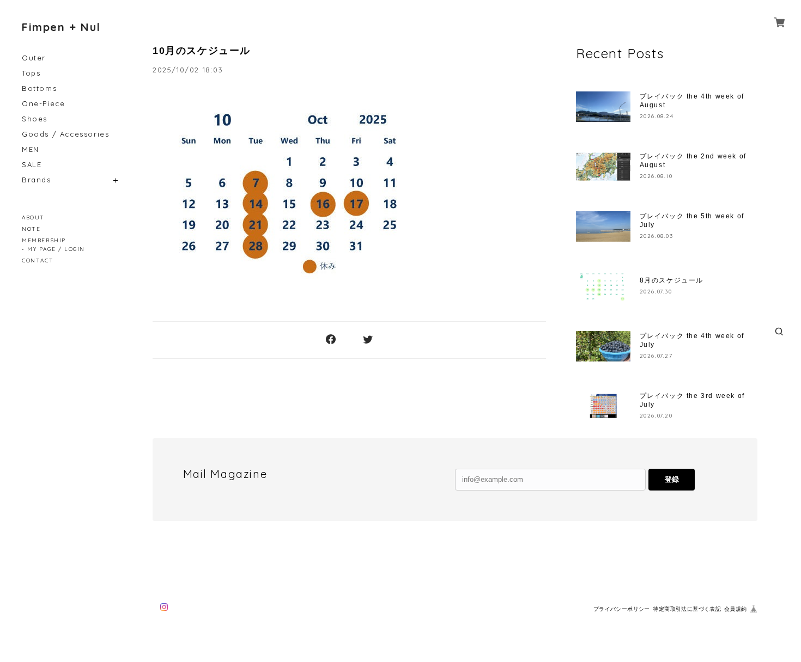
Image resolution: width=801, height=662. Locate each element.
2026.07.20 (656, 415)
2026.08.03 (656, 236)
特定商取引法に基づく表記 (687, 609)
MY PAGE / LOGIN (56, 249)
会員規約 (735, 609)
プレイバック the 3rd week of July (692, 400)
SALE (31, 164)
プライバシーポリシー (621, 609)
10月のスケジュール (202, 50)
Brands (36, 179)
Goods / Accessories (65, 134)
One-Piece (43, 103)
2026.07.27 (656, 355)
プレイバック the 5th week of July (692, 220)
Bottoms (39, 88)
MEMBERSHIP (44, 240)
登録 (672, 479)
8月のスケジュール (671, 280)
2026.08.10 (656, 176)
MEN (30, 149)
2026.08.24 (657, 116)
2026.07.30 (656, 291)
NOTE (31, 228)
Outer (34, 58)
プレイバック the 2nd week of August (693, 160)
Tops (31, 73)
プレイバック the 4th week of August (692, 101)
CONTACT (37, 260)
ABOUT (33, 217)
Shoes (34, 118)
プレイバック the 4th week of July (692, 340)
